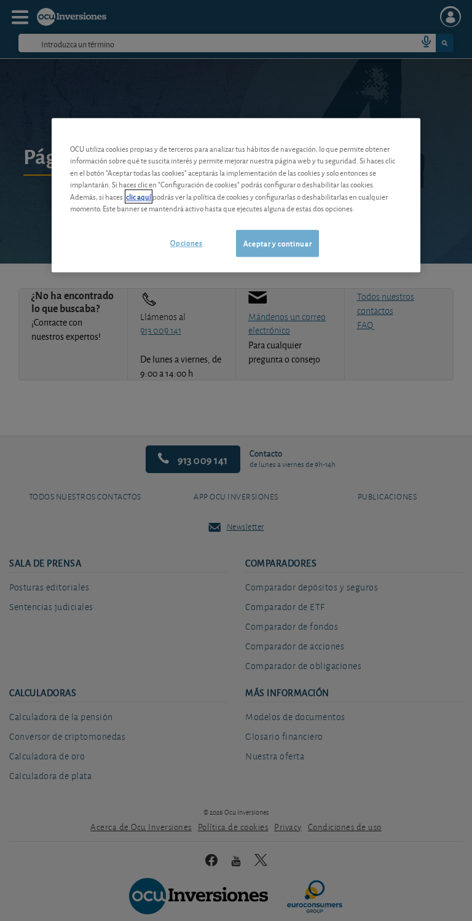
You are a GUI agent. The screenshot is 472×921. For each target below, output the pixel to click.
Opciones (186, 242)
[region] (236, 195)
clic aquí (138, 196)
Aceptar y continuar (277, 243)
